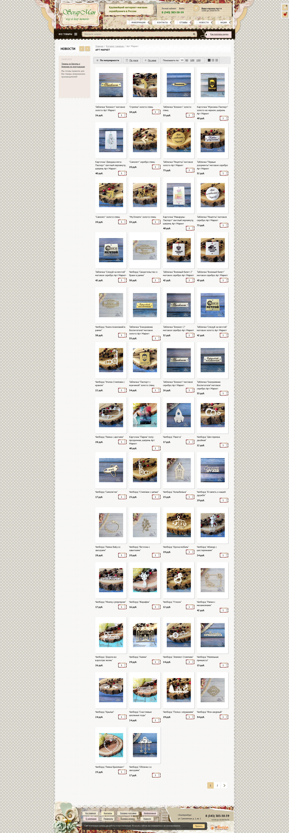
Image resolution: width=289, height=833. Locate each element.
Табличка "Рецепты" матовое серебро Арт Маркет (212, 218)
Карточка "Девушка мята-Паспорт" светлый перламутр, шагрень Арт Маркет (110, 165)
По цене (152, 60)
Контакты (162, 22)
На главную (90, 813)
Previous (81, 49)
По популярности (109, 60)
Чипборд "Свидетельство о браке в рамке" (143, 273)
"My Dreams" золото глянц (142, 216)
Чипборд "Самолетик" (106, 491)
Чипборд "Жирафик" (139, 601)
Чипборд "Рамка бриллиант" (109, 766)
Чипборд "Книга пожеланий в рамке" (110, 328)
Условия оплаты (127, 818)
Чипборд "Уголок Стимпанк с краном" (110, 383)
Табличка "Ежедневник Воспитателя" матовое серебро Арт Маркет (209, 385)
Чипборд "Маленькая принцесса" (207, 658)
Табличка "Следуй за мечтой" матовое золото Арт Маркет (212, 328)
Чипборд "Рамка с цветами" (109, 436)
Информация (138, 22)
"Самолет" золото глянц (107, 216)
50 (182, 60)
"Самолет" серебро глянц (142, 161)
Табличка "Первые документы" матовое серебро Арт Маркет (212, 165)
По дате (133, 60)
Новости (204, 22)
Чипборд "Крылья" (104, 711)
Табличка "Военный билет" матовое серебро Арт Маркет (212, 273)
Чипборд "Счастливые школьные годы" (140, 713)
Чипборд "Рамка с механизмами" (206, 603)
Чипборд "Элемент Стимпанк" (178, 656)
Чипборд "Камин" (138, 656)
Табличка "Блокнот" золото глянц (177, 108)
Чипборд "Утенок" (172, 601)
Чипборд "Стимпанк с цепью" (144, 491)
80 (186, 60)
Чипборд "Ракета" (172, 436)
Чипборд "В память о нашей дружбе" (211, 493)
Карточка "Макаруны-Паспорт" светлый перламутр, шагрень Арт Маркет (178, 220)
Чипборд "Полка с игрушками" (178, 711)
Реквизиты (108, 818)
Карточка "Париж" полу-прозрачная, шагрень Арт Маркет (142, 440)
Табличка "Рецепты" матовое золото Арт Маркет (178, 163)
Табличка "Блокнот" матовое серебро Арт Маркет (178, 383)
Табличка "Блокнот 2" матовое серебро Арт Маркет (178, 328)
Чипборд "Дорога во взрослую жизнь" (106, 658)
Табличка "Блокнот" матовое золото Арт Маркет (110, 108)
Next (87, 49)
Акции (223, 22)
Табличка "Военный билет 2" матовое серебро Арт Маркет (178, 273)
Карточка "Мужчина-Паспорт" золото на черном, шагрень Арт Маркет (212, 110)
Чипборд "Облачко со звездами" (140, 768)
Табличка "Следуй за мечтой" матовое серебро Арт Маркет (110, 273)
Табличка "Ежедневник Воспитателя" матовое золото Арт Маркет (141, 330)
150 (198, 60)
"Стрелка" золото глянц (141, 106)
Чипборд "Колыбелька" (175, 491)
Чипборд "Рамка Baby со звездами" (107, 548)
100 (192, 60)
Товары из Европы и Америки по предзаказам (73, 65)
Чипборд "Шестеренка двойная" (208, 438)
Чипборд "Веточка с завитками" (139, 548)
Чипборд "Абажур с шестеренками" (207, 548)
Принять (199, 826)
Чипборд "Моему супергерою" (110, 601)
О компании (91, 818)
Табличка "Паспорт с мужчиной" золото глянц (141, 383)
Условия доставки (128, 813)
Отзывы (183, 22)
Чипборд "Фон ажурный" (209, 711)
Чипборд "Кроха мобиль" (176, 546)
